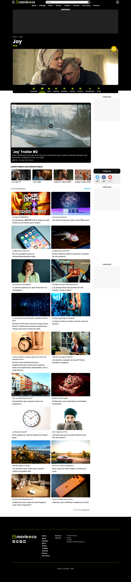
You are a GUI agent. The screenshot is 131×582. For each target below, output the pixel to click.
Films (50, 5)
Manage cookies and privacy (76, 542)
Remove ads (66, 9)
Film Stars (86, 5)
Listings (42, 5)
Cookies (69, 540)
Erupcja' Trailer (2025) (83, 182)
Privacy (69, 538)
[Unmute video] (51, 126)
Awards (76, 5)
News (34, 5)
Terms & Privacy (72, 535)
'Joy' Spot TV (16, 182)
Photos (96, 5)
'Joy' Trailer (37, 182)
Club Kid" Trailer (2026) (62, 182)
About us (58, 536)
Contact (58, 538)
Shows (58, 5)
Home (15, 37)
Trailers (67, 5)
